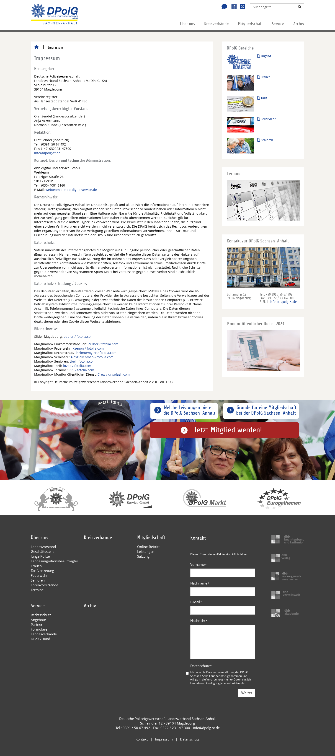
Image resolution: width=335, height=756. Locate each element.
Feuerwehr (268, 119)
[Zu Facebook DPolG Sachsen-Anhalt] (232, 7)
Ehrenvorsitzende (44, 585)
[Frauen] (240, 82)
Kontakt (142, 739)
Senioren (266, 140)
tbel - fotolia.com (82, 361)
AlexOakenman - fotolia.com (92, 357)
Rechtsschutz (41, 615)
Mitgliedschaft (250, 24)
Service (278, 24)
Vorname (198, 564)
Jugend (265, 56)
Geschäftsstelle (42, 551)
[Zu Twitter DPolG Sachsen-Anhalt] (241, 7)
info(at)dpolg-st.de (283, 302)
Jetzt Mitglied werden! (227, 430)
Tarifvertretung (42, 570)
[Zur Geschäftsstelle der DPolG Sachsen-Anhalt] (223, 7)
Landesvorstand (43, 546)
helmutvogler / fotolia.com (96, 353)
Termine (37, 589)
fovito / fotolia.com (77, 366)
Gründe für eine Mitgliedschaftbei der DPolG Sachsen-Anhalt (266, 410)
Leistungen (145, 551)
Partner (36, 624)
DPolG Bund (40, 638)
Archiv (298, 24)
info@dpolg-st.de (47, 153)
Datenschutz (201, 665)
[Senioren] (240, 145)
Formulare (39, 629)
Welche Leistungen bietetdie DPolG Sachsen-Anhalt (189, 410)
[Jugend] (240, 61)
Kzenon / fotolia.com (88, 348)
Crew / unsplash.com (114, 374)
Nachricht (198, 620)
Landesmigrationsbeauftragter (54, 561)
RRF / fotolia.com (81, 370)
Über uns (187, 24)
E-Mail (196, 602)
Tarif (263, 98)
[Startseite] (36, 47)
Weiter (246, 693)
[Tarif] (240, 103)
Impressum (164, 739)
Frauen (265, 77)
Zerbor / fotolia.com (103, 344)
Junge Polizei (41, 556)
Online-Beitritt (148, 546)
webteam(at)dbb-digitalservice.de (71, 189)
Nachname (199, 583)
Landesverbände (44, 634)
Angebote (38, 619)
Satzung (143, 556)
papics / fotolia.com (78, 336)
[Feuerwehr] (240, 124)
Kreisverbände (216, 24)
